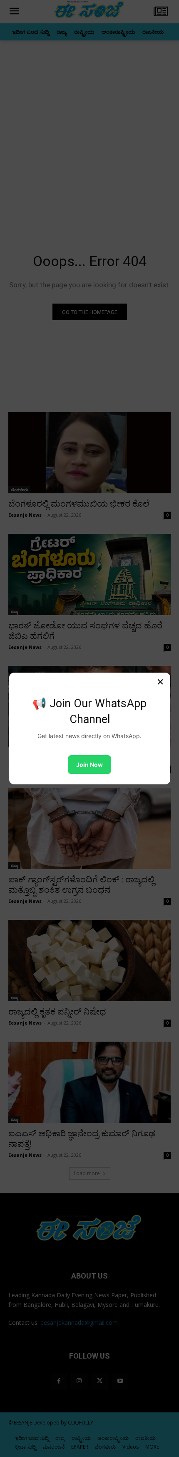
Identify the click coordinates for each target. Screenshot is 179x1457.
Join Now (89, 764)
